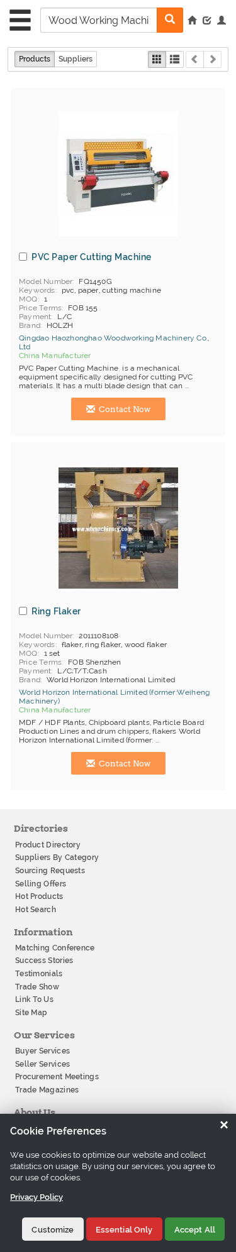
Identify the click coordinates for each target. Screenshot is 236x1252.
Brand (29, 325)
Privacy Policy (36, 1197)
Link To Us (34, 999)
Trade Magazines (47, 1090)
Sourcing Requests (50, 870)
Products (34, 59)
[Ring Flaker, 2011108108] (118, 528)
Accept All (194, 1229)
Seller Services (42, 1064)
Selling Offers (40, 883)
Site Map (31, 1012)
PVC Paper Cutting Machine (91, 257)
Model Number (45, 281)
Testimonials (39, 973)
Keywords (37, 290)
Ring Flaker (56, 611)
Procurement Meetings (57, 1076)
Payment (35, 316)
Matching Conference (55, 948)
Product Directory (48, 845)
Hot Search (35, 909)
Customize (52, 1229)
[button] (221, 21)
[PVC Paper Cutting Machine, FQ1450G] (118, 174)
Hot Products (39, 896)
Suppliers (76, 59)
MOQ (28, 299)
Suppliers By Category (57, 857)
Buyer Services (42, 1051)
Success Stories (44, 960)
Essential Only (124, 1229)
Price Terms (40, 307)
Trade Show (37, 987)
